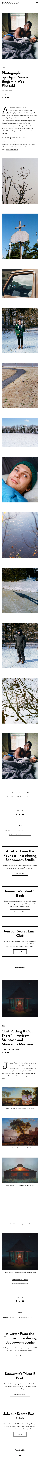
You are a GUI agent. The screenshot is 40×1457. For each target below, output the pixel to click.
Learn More (19, 873)
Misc (3, 1025)
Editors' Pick (7, 90)
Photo (3, 67)
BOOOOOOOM (10, 2)
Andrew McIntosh (11, 1317)
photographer (10, 830)
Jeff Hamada (15, 94)
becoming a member (12, 149)
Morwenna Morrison (28, 1317)
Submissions (5, 144)
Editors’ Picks (15, 147)
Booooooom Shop (20, 912)
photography (23, 830)
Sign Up (20, 952)
